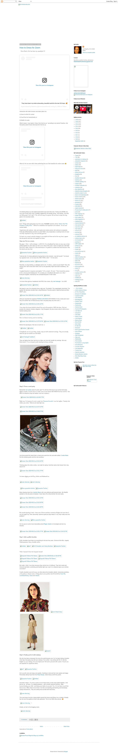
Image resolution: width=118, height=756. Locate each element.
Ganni (31, 575)
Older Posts (66, 726)
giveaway (77, 202)
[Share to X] (34, 720)
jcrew (76, 212)
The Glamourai (79, 344)
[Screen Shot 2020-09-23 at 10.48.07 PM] (32, 397)
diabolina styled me (80, 193)
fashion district (78, 196)
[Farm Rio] (35, 611)
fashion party (78, 198)
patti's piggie (78, 243)
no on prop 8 (78, 240)
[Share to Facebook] (35, 720)
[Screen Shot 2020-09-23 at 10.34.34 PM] (32, 295)
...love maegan (79, 288)
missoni (77, 230)
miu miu (77, 232)
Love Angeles (78, 318)
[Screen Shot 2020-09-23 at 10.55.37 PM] (32, 531)
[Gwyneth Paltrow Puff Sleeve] (29, 555)
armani (77, 163)
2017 (76, 135)
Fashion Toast (78, 301)
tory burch (77, 264)
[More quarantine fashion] (40, 252)
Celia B (37, 575)
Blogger (66, 751)
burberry (77, 180)
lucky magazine (79, 219)
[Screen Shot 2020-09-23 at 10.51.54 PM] (32, 461)
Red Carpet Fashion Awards (82, 329)
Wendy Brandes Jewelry (81, 354)
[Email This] (30, 720)
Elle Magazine (78, 299)
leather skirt (78, 215)
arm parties (29, 390)
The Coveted (78, 341)
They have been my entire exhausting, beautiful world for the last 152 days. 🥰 (44, 103)
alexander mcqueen (80, 161)
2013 (76, 130)
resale (76, 249)
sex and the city (79, 251)
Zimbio (77, 358)
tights (76, 260)
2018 (76, 137)
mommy (77, 234)
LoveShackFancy (24, 575)
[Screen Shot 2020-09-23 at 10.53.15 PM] (32, 498)
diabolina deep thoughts (81, 191)
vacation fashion (79, 272)
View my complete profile (89, 52)
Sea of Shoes (78, 331)
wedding (77, 277)
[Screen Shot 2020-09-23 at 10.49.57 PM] (32, 411)
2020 (76, 139)
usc (76, 270)
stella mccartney (79, 257)
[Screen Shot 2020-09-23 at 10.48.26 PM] (39, 452)
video (76, 275)
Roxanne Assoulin (48, 401)
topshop (77, 262)
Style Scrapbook (79, 335)
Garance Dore (78, 307)
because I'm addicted (80, 294)
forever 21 (77, 200)
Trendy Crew (78, 350)
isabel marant (78, 208)
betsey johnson (79, 172)
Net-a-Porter (78, 322)
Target (76, 155)
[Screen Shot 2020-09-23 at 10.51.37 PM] (32, 470)
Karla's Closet (78, 316)
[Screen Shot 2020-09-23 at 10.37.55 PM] (32, 321)
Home (41, 726)
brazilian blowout (79, 178)
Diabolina (34, 106)
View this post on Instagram (32, 147)
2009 (76, 122)
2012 (76, 128)
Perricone (77, 327)
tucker (76, 268)
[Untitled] (23, 220)
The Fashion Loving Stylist (81, 342)
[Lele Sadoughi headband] (27, 337)
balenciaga (78, 166)
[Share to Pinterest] (37, 720)
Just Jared (77, 314)
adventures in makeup (80, 159)
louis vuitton (78, 217)
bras (76, 176)
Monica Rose (78, 320)
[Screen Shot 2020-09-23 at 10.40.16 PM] (32, 304)
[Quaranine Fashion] (26, 252)
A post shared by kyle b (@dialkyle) (31, 204)
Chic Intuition (78, 297)
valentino (77, 274)
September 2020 (79, 141)
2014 (76, 132)
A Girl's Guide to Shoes (81, 290)
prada (76, 247)
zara (76, 281)
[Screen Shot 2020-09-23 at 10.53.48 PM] (32, 507)
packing (77, 242)
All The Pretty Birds (80, 292)
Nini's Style (78, 324)
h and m (77, 204)
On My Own (78, 326)
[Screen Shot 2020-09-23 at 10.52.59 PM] (32, 502)
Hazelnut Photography (80, 309)
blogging (77, 174)
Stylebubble (78, 339)
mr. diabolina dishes (80, 236)
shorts (76, 253)
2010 (76, 124)
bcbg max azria (79, 168)
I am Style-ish (78, 310)
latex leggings (78, 213)
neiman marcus (79, 238)
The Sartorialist (79, 348)
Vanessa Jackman (79, 352)
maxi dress (78, 227)
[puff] (29, 546)
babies (77, 164)
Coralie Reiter (64, 455)
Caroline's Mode (79, 295)
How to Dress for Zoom (30, 48)
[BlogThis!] (32, 720)
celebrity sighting (79, 181)
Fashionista (78, 305)
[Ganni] (32, 651)
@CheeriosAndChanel (79, 93)
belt (76, 170)
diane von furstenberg (80, 195)
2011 (76, 126)
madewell (77, 221)
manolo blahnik (79, 223)
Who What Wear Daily (80, 356)
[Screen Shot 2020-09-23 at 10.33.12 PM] (56, 321)
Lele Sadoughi (57, 281)
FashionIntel (78, 303)
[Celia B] (47, 651)
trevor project (78, 266)
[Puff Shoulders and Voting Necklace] (42, 546)
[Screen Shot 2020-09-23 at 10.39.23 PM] (38, 382)
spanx (76, 255)
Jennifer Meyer (37, 492)
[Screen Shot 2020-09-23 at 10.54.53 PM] (56, 531)
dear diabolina (78, 189)
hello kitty (77, 206)
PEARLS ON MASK (42, 298)
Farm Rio (62, 574)
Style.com (77, 337)
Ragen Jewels (47, 524)
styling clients (78, 259)
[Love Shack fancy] (56, 611)
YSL (76, 157)
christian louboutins (80, 185)
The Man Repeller (79, 346)
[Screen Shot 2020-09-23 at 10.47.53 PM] (32, 407)
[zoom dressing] (25, 278)
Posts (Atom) (29, 729)
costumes (77, 187)
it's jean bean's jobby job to (82, 210)
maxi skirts (77, 228)
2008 (76, 119)
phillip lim (77, 245)
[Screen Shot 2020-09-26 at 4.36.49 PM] (50, 555)
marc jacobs (78, 225)
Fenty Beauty (40, 674)
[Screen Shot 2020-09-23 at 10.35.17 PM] (32, 314)
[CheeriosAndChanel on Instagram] (83, 94)
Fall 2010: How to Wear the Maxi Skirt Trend (89, 366)
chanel (77, 183)
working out (78, 279)
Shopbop (77, 333)
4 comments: (24, 719)
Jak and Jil (77, 312)
